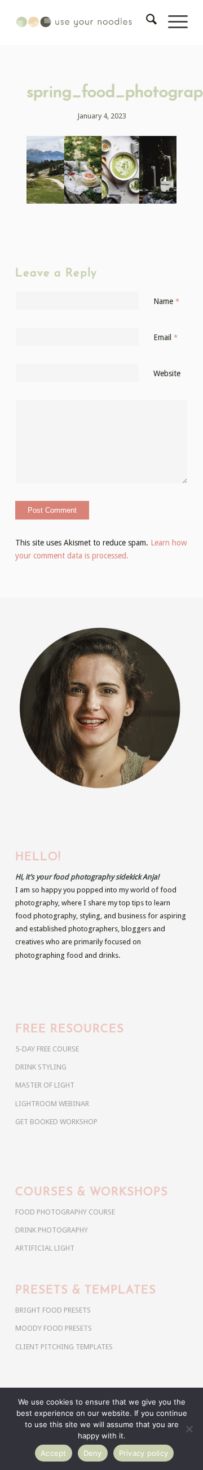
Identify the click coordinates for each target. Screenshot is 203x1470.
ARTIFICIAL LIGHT (44, 1248)
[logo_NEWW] (84, 22)
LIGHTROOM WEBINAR (52, 1103)
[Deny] (189, 1428)
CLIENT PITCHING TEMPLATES (64, 1347)
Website (166, 373)
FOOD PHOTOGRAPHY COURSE (65, 1212)
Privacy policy (144, 1453)
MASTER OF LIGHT (44, 1085)
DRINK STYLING (41, 1067)
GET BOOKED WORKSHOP (56, 1121)
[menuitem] (146, 22)
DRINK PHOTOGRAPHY (51, 1230)
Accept (54, 1453)
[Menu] (172, 22)
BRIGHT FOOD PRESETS (53, 1310)
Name (166, 301)
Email (165, 337)
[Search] (146, 22)
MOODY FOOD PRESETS (53, 1328)
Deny (92, 1453)
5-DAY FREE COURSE (47, 1049)
